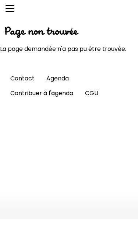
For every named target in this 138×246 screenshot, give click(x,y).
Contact (22, 78)
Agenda (57, 78)
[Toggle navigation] (9, 8)
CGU (91, 93)
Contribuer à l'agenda (41, 93)
